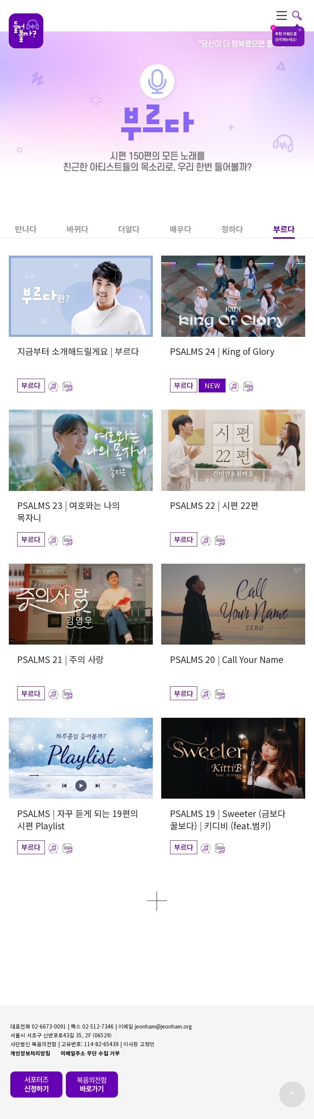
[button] (26, 229)
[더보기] (157, 901)
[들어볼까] (26, 31)
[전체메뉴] (289, 16)
